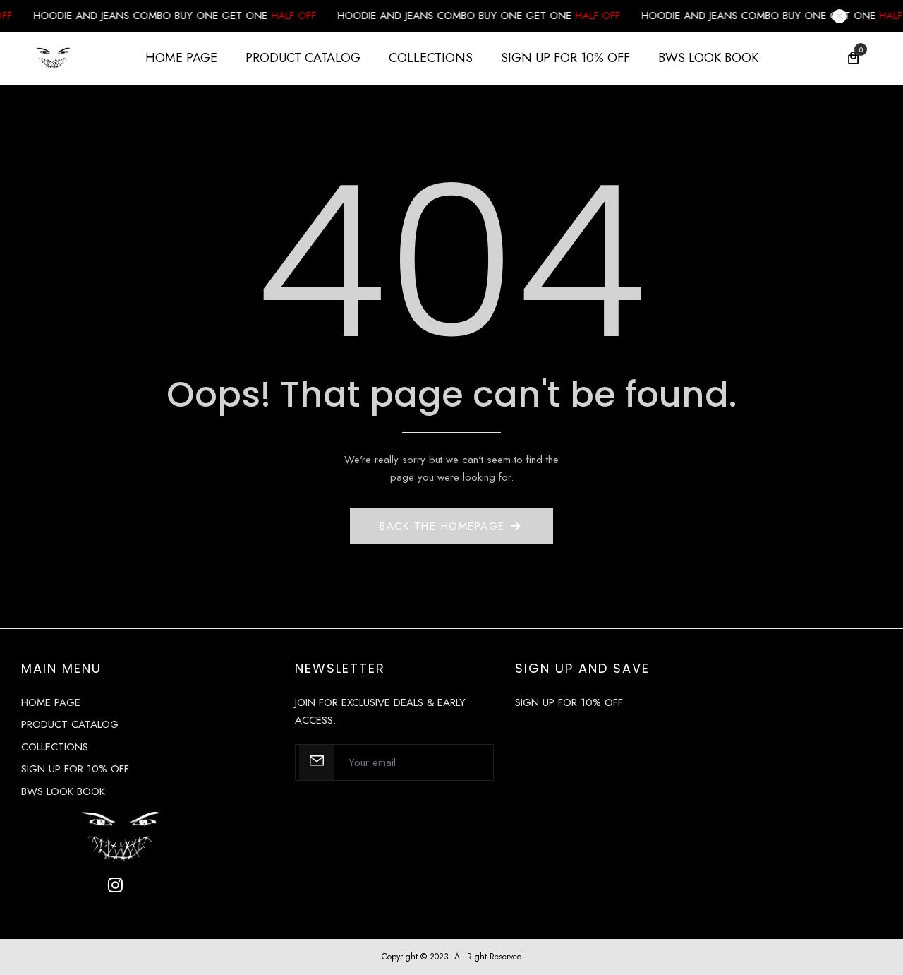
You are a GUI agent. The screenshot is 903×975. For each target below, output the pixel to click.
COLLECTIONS (431, 58)
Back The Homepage (442, 526)
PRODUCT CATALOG (303, 58)
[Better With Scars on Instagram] (115, 884)
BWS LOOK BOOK (708, 58)
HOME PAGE (181, 58)
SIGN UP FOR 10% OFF (565, 58)
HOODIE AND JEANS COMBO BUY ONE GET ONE (157, 15)
